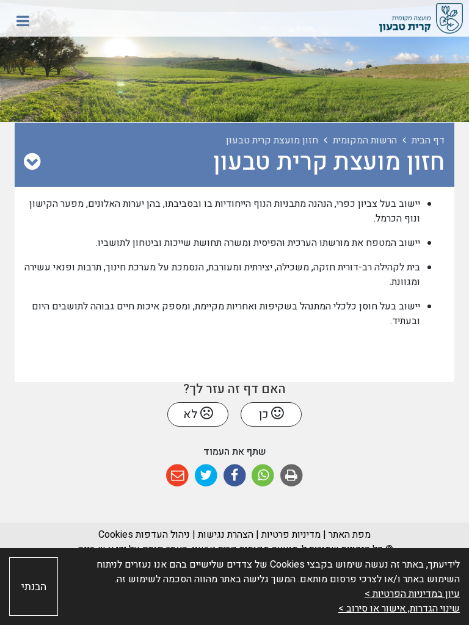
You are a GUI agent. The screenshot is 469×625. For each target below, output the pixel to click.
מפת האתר (350, 534)
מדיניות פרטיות (290, 534)
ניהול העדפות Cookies (144, 534)
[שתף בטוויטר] (206, 476)
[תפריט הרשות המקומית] (32, 162)
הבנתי (33, 587)
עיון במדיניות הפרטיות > (412, 594)
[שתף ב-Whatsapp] (263, 476)
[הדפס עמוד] (291, 476)
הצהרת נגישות (225, 534)
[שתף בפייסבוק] (235, 476)
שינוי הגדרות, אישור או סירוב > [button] (399, 608)
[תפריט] (22, 20)
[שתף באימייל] (177, 476)
